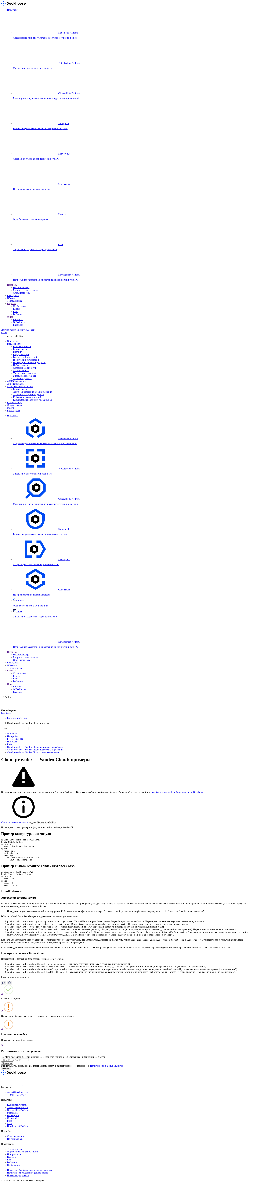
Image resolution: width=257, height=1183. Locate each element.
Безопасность (20, 349)
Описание (12, 733)
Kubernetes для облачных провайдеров (32, 400)
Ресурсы (11, 303)
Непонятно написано (53, 1057)
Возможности (14, 344)
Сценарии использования (20, 386)
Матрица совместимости (25, 290)
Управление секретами (24, 373)
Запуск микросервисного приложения (32, 392)
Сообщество (19, 306)
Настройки (12, 736)
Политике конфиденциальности (106, 1066)
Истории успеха (15, 1154)
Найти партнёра (21, 287)
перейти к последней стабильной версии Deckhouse (177, 792)
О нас (10, 317)
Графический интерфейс (25, 357)
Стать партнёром (21, 293)
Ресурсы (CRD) (15, 739)
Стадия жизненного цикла (14, 822)
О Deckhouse (19, 322)
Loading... (6, 713)
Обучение (12, 298)
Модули (11, 408)
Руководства (13, 410)
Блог (15, 311)
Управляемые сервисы (24, 376)
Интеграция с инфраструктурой (29, 362)
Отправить (7, 1063)
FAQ (9, 744)
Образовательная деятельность (22, 1151)
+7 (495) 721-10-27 (16, 1094)
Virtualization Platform (17, 1107)
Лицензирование (15, 384)
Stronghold (12, 1113)
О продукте (13, 341)
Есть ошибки (32, 1057)
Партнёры (12, 285)
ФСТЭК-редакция (16, 381)
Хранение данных (22, 378)
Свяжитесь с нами (26, 330)
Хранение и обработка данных (28, 394)
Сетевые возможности (24, 368)
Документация (8, 330)
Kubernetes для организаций (27, 397)
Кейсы (16, 309)
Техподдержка (14, 301)
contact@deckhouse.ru (18, 1092)
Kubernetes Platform (16, 1105)
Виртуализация (21, 354)
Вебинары (18, 314)
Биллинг (17, 352)
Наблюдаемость (21, 365)
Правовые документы (18, 1175)
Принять (6, 1069)
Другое (101, 1057)
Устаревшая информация (81, 1057)
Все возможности (22, 346)
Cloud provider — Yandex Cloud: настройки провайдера (35, 747)
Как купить (13, 295)
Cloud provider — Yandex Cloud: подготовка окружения (35, 749)
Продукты (12, 10)
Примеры (12, 741)
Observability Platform (17, 1110)
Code (9, 1123)
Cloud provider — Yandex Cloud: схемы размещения (33, 752)
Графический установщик (26, 360)
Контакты (18, 319)
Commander (13, 1118)
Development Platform (17, 1126)
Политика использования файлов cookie (27, 1172)
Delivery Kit (13, 1115)
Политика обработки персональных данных (29, 1170)
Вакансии (18, 325)
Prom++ (11, 1121)
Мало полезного (13, 1057)
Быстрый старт (14, 402)
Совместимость (21, 370)
